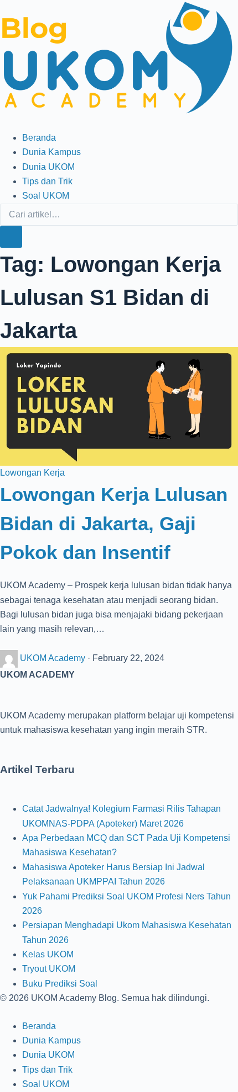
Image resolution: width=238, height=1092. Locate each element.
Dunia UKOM (48, 167)
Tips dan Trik (47, 181)
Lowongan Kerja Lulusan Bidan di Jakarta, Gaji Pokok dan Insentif (113, 523)
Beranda (39, 137)
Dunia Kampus (51, 152)
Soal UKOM (45, 195)
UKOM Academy (53, 658)
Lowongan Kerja (32, 472)
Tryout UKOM (48, 968)
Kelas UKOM (48, 954)
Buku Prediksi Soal (59, 983)
